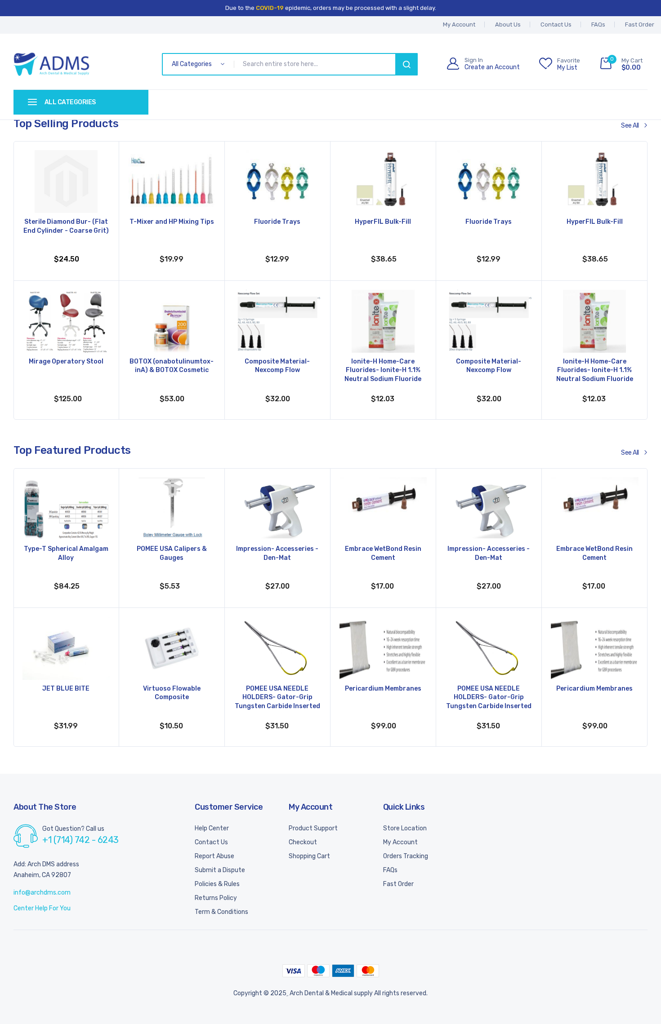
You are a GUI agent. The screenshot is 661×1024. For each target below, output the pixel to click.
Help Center (212, 828)
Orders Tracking (405, 856)
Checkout (303, 842)
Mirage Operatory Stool (66, 361)
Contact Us (556, 24)
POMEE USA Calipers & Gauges (172, 553)
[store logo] (51, 64)
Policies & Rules (217, 884)
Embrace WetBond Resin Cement (383, 553)
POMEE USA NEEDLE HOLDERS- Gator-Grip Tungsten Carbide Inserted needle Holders (277, 698)
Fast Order (639, 24)
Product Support (313, 828)
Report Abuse (214, 856)
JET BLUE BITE (65, 688)
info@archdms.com (42, 892)
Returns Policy (216, 898)
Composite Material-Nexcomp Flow (277, 366)
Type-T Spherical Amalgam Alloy (66, 553)
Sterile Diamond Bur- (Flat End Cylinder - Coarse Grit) (66, 226)
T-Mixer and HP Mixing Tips (172, 222)
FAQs (598, 24)
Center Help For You (42, 908)
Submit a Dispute (220, 870)
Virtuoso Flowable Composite (172, 693)
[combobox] (316, 64)
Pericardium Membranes (383, 688)
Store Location (405, 828)
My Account (400, 842)
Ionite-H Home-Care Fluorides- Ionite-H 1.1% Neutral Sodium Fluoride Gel (382, 371)
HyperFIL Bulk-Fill (383, 222)
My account (459, 24)
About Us (508, 24)
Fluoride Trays (277, 222)
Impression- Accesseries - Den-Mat (277, 553)
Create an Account (492, 67)
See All (630, 125)
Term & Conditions (221, 912)
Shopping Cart (309, 856)
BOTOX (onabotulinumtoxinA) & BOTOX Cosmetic (172, 366)
